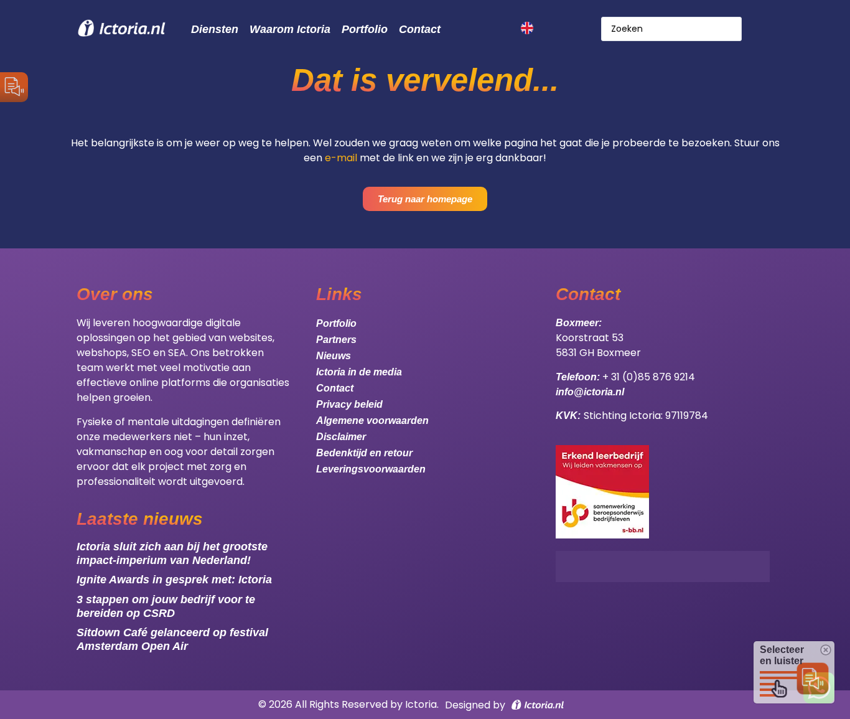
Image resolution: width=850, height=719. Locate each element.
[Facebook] (651, 566)
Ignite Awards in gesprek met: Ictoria (174, 579)
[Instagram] (685, 566)
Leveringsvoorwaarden (371, 469)
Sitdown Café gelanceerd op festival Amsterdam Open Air (172, 639)
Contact (420, 29)
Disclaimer (341, 436)
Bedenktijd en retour (364, 453)
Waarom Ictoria (290, 29)
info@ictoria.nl (590, 392)
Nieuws (333, 355)
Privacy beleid (349, 404)
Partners (336, 339)
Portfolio (365, 29)
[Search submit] (760, 29)
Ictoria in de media (359, 372)
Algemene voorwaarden (372, 420)
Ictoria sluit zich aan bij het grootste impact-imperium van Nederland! (172, 553)
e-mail (341, 158)
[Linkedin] (754, 566)
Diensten (214, 29)
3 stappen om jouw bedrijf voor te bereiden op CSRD (166, 606)
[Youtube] (720, 566)
